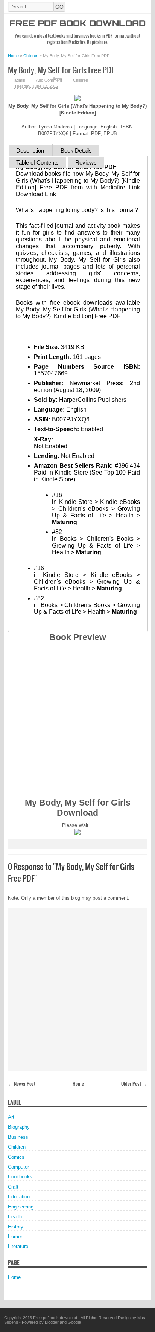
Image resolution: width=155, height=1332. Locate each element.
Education (19, 1196)
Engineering (20, 1207)
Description (30, 150)
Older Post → (134, 1083)
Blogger (52, 1322)
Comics (16, 1157)
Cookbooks (20, 1176)
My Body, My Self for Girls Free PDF (61, 70)
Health (15, 1216)
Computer (18, 1167)
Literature (18, 1246)
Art (11, 1117)
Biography (19, 1127)
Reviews (86, 162)
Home (78, 1083)
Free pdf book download (77, 24)
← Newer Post (21, 1083)
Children (80, 80)
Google (74, 1322)
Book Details (76, 150)
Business (18, 1137)
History (15, 1227)
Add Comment (49, 80)
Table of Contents (37, 162)
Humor (15, 1236)
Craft (13, 1187)
